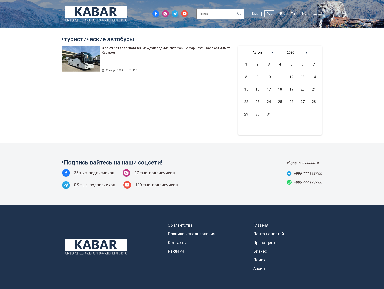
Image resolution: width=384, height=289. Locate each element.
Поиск (259, 259)
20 (303, 89)
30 (257, 114)
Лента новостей (268, 233)
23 (257, 102)
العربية (317, 14)
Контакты (177, 242)
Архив (259, 268)
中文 (304, 14)
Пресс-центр (265, 242)
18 (280, 89)
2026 (290, 52)
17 (269, 89)
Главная (260, 225)
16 (257, 89)
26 (291, 102)
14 (314, 77)
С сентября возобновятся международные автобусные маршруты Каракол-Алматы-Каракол (168, 50)
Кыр (255, 14)
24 (269, 102)
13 (303, 77)
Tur (293, 14)
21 (314, 89)
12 (291, 77)
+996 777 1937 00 (308, 173)
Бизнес (260, 251)
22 (246, 102)
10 (269, 77)
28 (314, 102)
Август (257, 52)
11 (280, 77)
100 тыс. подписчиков (156, 184)
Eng (282, 14)
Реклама (176, 251)
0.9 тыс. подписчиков (94, 184)
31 (269, 114)
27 (303, 102)
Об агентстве (180, 225)
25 (280, 102)
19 (291, 89)
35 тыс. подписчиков (94, 172)
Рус (269, 14)
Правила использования (191, 233)
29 (246, 114)
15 (246, 89)
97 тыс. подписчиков (154, 172)
